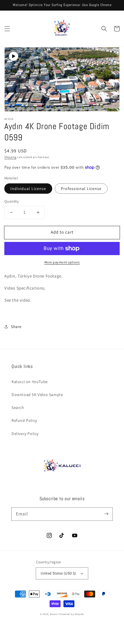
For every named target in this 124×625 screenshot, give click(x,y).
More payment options (62, 262)
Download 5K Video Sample (37, 394)
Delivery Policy (25, 433)
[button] (7, 28)
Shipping (10, 157)
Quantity (11, 201)
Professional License (81, 188)
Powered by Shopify (71, 614)
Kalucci (54, 614)
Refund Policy (24, 420)
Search (18, 407)
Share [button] (16, 326)
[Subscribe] (106, 514)
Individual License (28, 188)
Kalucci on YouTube (30, 381)
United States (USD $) (58, 573)
